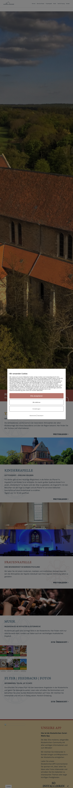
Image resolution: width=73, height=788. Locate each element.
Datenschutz (33, 415)
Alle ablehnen (37, 402)
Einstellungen (36, 409)
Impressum (40, 415)
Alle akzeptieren (36, 395)
